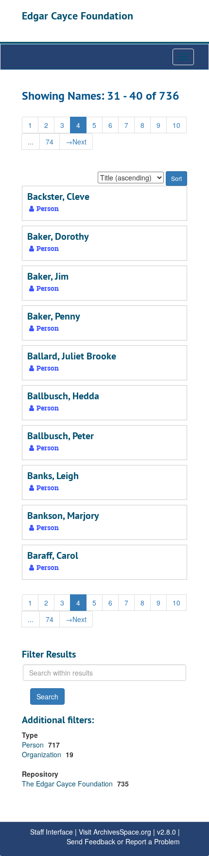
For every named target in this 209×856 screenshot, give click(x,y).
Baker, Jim (48, 276)
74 (49, 141)
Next (76, 141)
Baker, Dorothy (58, 236)
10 (176, 125)
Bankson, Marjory (63, 515)
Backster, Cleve (58, 196)
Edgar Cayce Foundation (77, 15)
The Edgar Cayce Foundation (68, 783)
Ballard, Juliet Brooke (71, 356)
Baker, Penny (53, 316)
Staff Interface (51, 832)
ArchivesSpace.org (122, 832)
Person (34, 744)
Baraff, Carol (52, 555)
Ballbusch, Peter (60, 435)
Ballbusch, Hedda (63, 396)
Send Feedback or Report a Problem (123, 841)
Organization (42, 754)
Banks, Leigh (53, 475)
